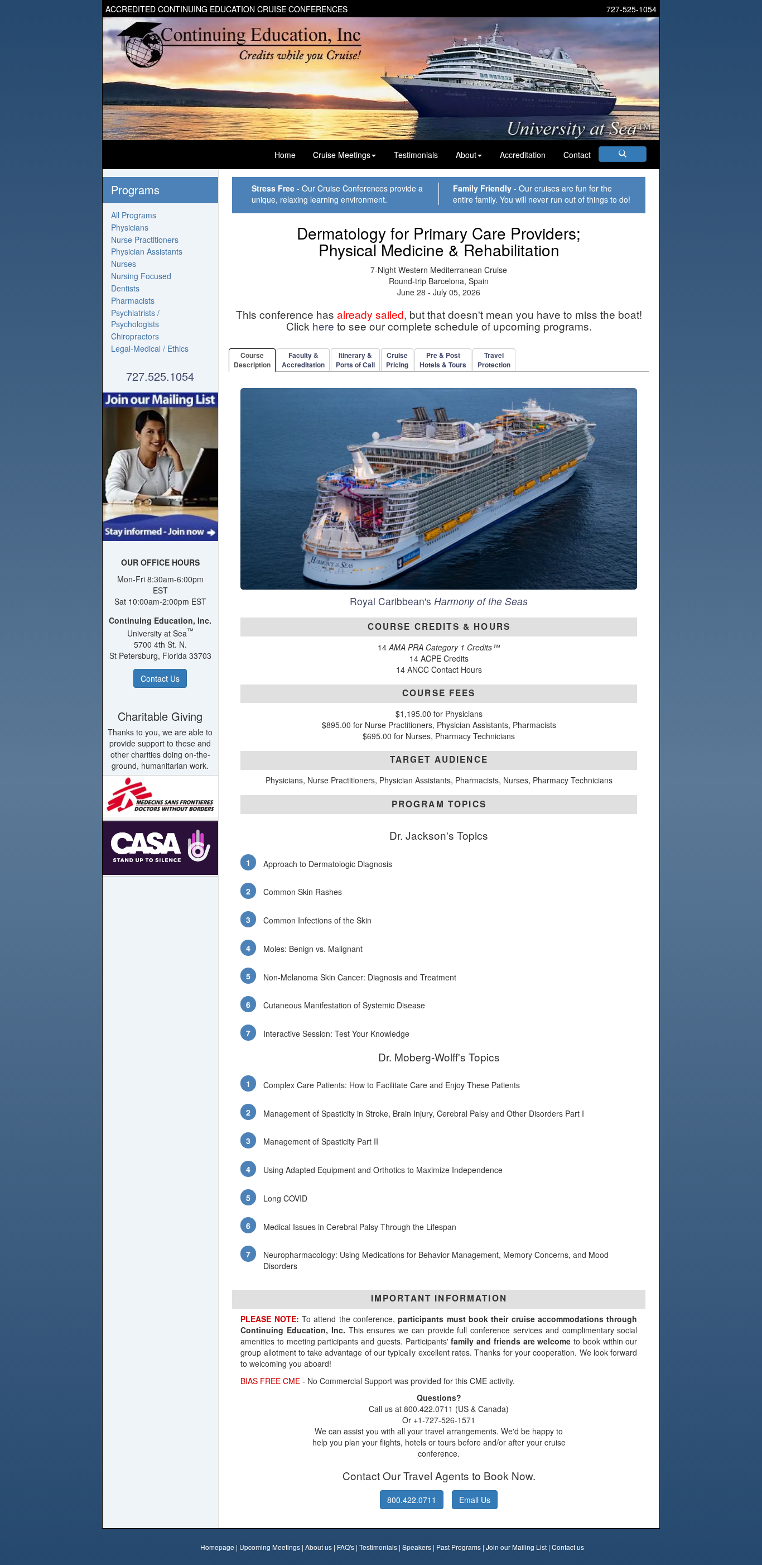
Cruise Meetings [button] (341, 154)
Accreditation (523, 154)
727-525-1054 (631, 9)
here (323, 325)
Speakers (416, 1547)
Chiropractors (135, 336)
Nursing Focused (141, 275)
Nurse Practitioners (145, 239)
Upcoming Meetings (269, 1547)
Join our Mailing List (516, 1547)
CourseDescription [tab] (252, 360)
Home (285, 154)
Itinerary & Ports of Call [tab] (355, 360)
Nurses (123, 263)
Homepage (217, 1547)
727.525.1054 (160, 376)
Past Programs (458, 1547)
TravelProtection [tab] (494, 360)
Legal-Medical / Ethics (150, 348)
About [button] (466, 154)
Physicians (129, 227)
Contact (577, 154)
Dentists (125, 288)
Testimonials (416, 154)
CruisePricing (397, 360)
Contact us (568, 1547)
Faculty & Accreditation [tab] (303, 360)
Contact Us (160, 678)
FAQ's (345, 1547)
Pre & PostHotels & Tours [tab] (442, 360)
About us (318, 1547)
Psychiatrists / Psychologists (135, 318)
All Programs (133, 215)
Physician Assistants (146, 251)
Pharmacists (133, 300)
